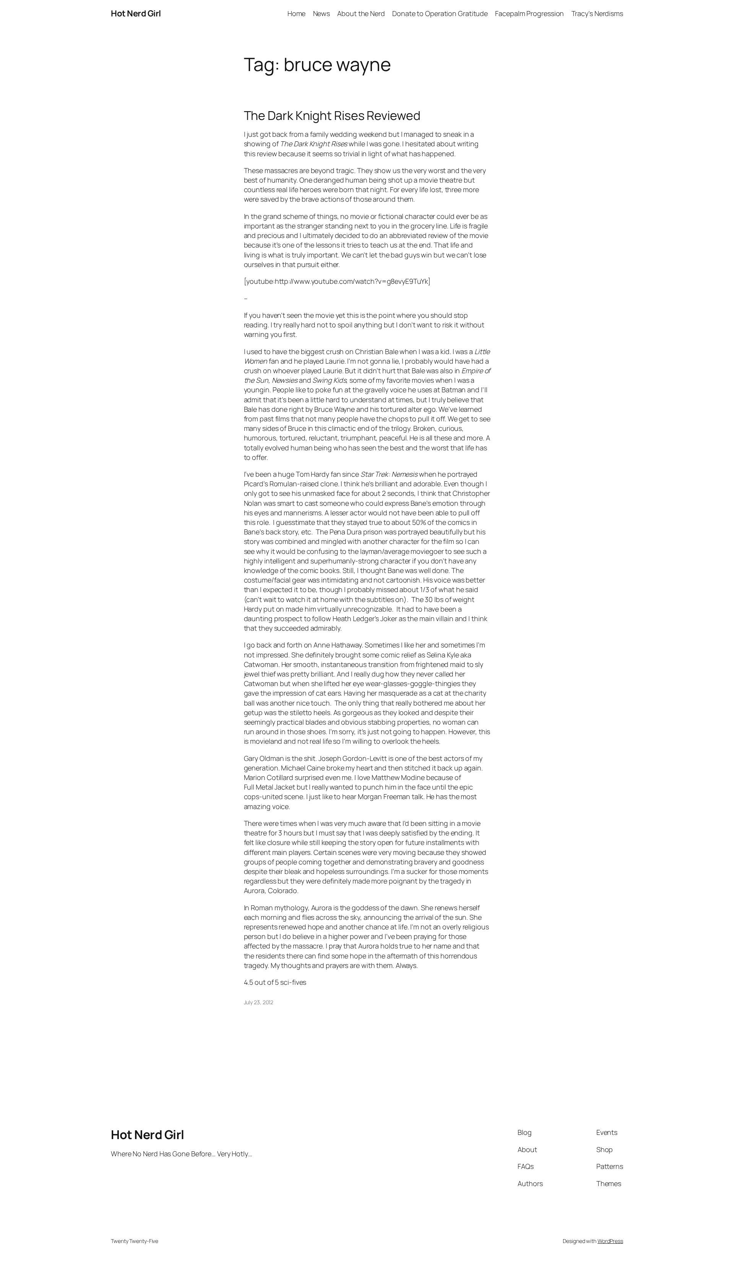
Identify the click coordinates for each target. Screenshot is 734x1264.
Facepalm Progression (529, 13)
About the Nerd (361, 13)
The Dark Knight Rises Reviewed (332, 115)
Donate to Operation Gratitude (440, 13)
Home (296, 13)
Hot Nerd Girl (136, 13)
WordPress (610, 1241)
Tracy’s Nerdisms (597, 13)
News (321, 13)
